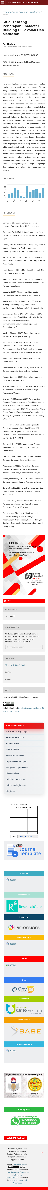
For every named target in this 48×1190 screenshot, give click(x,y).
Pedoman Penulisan (15, 737)
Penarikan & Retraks (15, 755)
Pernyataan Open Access (17, 767)
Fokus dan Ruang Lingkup (17, 731)
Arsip (15, 12)
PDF (8, 601)
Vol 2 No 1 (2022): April (30, 12)
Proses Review (12, 743)
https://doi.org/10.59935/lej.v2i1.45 (23, 55)
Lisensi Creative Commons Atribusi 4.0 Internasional (17, 1175)
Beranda (7, 12)
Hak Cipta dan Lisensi (15, 779)
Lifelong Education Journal (23, 2)
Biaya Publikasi (12, 773)
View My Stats (20, 1164)
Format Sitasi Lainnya (16, 647)
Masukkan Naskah (15, 1138)
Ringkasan (10, 791)
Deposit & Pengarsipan (16, 761)
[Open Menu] (2, 2)
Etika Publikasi (12, 749)
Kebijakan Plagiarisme (16, 785)
